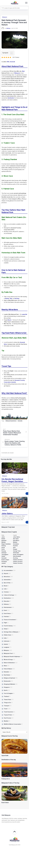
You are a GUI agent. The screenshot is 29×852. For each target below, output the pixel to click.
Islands (6, 644)
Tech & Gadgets (8, 693)
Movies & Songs (8, 659)
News (5, 665)
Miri (8, 61)
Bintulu (7, 298)
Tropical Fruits (8, 715)
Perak (3, 547)
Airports (6, 573)
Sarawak (12, 61)
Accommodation (8, 570)
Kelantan (4, 540)
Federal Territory (17, 559)
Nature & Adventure (9, 662)
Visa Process (7, 718)
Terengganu (5, 554)
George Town (17, 551)
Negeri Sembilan (6, 544)
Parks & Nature (8, 668)
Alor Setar (16, 538)
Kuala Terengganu (18, 554)
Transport (6, 705)
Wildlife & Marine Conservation (12, 724)
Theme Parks (7, 699)
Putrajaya (4, 561)
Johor (3, 537)
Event (5, 610)
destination (11, 98)
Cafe (5, 589)
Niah (23, 71)
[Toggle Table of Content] (11, 53)
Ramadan (6, 671)
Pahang (4, 545)
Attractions (7, 576)
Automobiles (7, 579)
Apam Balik (5, 755)
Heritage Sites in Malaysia (11, 632)
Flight (5, 622)
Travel (5, 708)
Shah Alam (16, 552)
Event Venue (7, 613)
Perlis (3, 549)
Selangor (4, 552)
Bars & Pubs (7, 582)
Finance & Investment (10, 619)
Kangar (15, 549)
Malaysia (4, 17)
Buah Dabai (5, 802)
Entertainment (8, 607)
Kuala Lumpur (5, 559)
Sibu (11, 298)
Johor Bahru (7, 513)
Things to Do (7, 702)
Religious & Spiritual (9, 678)
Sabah (3, 556)
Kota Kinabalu (17, 556)
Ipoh (14, 547)
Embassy (6, 604)
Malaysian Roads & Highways (12, 656)
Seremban (16, 544)
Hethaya (8, 28)
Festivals (6, 616)
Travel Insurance (8, 711)
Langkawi (6, 647)
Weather (6, 721)
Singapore (7, 687)
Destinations (7, 598)
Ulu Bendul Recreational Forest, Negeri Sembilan (12, 480)
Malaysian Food (8, 653)
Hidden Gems (7, 635)
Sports (6, 690)
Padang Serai (6, 779)
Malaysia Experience (11, 420)
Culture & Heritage (9, 595)
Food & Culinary (8, 625)
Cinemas (6, 592)
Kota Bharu (16, 540)
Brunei (5, 585)
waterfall (24, 314)
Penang (4, 551)
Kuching (17, 298)
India (5, 638)
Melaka (4, 542)
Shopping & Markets (9, 684)
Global (5, 628)
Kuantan (15, 545)
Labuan (4, 563)
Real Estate (7, 675)
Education (6, 601)
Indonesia (6, 641)
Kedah (3, 538)
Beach (9, 320)
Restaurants (7, 681)
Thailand (6, 696)
